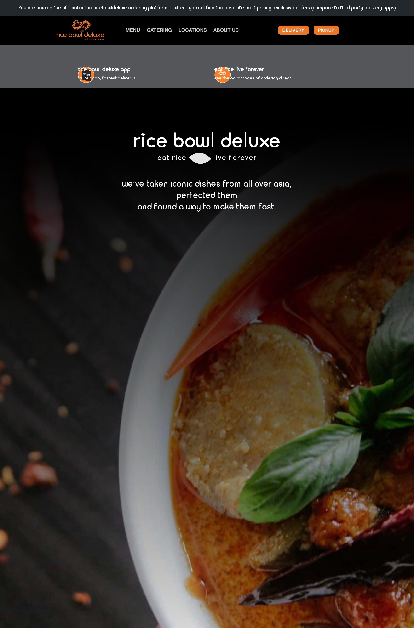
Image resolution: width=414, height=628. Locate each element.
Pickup (326, 30)
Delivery (293, 30)
